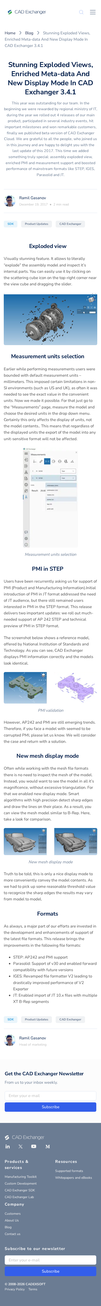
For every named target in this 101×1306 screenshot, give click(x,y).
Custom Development (21, 1183)
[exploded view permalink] (69, 246)
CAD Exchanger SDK (20, 1190)
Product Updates (36, 224)
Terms (32, 1289)
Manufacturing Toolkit (21, 1177)
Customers (13, 1213)
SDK (11, 224)
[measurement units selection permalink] (87, 356)
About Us (12, 1220)
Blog (29, 33)
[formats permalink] (61, 913)
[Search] (81, 12)
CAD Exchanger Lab (19, 1197)
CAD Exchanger (70, 224)
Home (10, 33)
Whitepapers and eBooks (73, 1177)
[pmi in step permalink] (66, 569)
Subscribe (50, 1107)
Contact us (12, 1234)
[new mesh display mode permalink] (82, 756)
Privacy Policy (15, 1289)
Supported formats (69, 1171)
